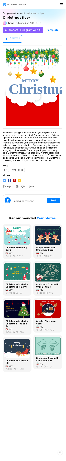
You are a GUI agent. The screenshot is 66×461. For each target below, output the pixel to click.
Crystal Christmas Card (46, 322)
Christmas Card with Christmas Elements (16, 285)
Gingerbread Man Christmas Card (46, 248)
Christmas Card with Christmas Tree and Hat (16, 323)
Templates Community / (15, 13)
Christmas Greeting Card (16, 248)
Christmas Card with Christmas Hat (47, 359)
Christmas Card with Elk (16, 361)
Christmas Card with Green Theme (47, 285)
